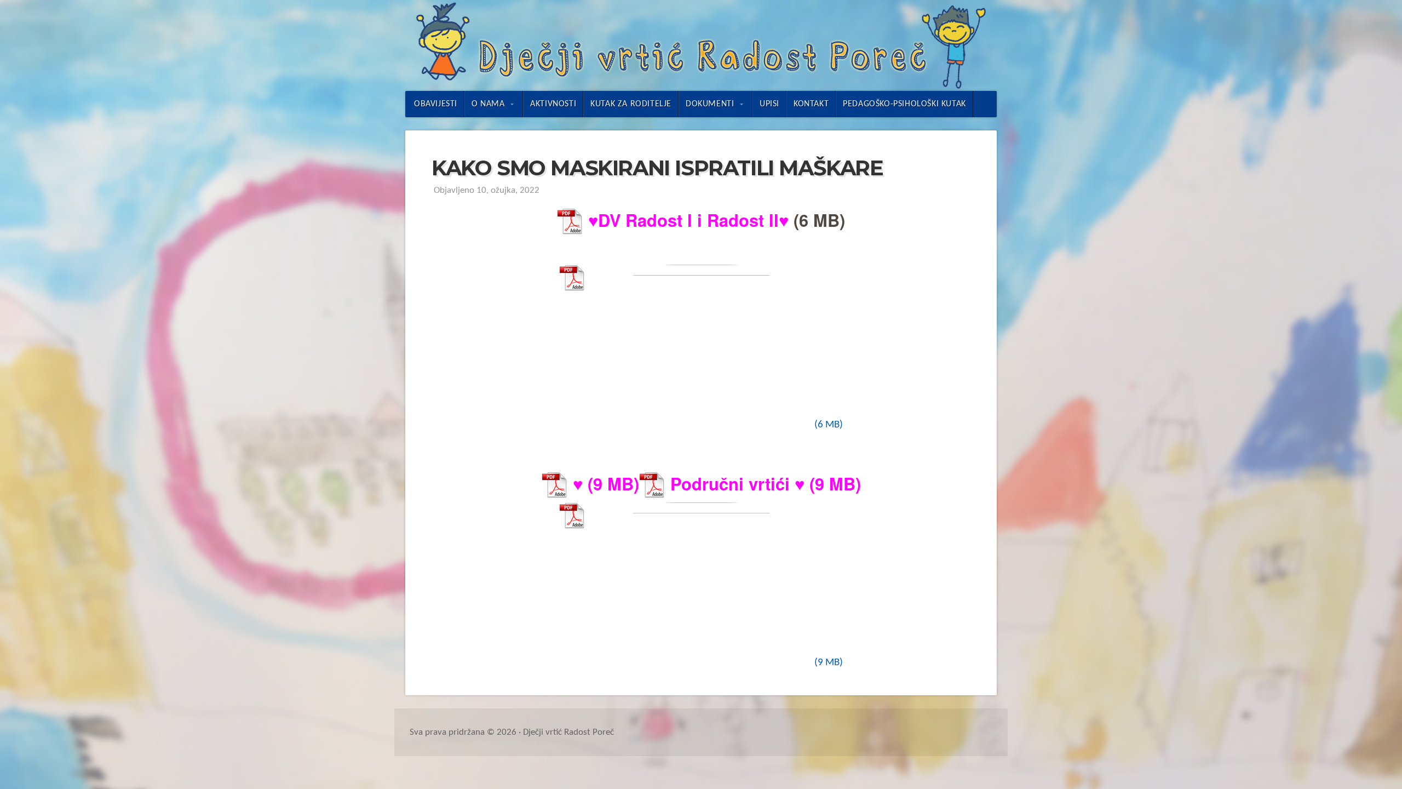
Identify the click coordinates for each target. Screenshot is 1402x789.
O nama (488, 104)
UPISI (769, 104)
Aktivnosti (553, 104)
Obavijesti (435, 104)
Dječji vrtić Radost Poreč (701, 45)
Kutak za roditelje (630, 104)
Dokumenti (710, 104)
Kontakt (811, 104)
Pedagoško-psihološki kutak (904, 104)
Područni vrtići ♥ (737, 483)
